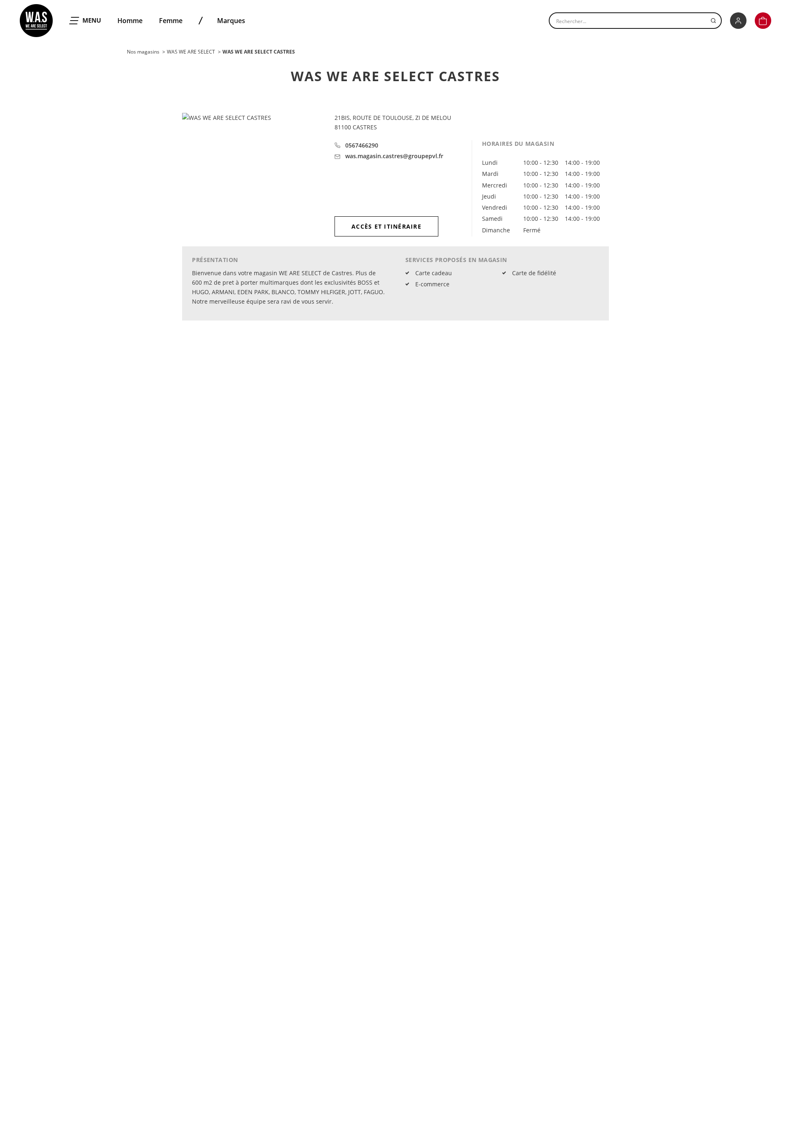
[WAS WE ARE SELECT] (36, 20)
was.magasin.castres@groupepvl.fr (394, 156)
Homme (130, 20)
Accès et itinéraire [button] (386, 226)
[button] (763, 20)
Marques (231, 20)
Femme (171, 20)
